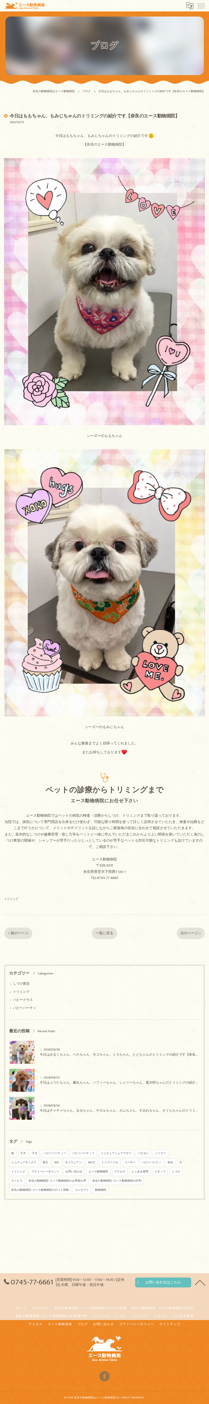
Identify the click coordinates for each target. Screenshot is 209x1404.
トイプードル (109, 1162)
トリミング (11, 899)
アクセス (119, 1171)
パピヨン (143, 1153)
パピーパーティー (55, 1153)
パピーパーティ (24, 1008)
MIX (56, 1162)
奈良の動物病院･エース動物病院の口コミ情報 (40, 1190)
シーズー (160, 1153)
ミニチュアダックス (23, 1162)
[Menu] (201, 5)
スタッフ (160, 1171)
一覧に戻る (104, 933)
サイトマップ (169, 1324)
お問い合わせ (74, 1171)
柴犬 (45, 1162)
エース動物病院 (98, 1171)
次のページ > (190, 933)
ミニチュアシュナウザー (116, 1153)
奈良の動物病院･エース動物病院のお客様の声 (57, 1181)
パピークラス (23, 1000)
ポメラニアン (73, 1162)
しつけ (176, 1171)
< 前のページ (18, 933)
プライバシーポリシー (45, 1171)
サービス (16, 1181)
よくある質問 (140, 1171)
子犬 (23, 1153)
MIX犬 (91, 1162)
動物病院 (100, 1190)
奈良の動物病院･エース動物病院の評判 (116, 1181)
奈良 (170, 1162)
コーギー (130, 1162)
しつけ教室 (21, 983)
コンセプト (82, 1190)
